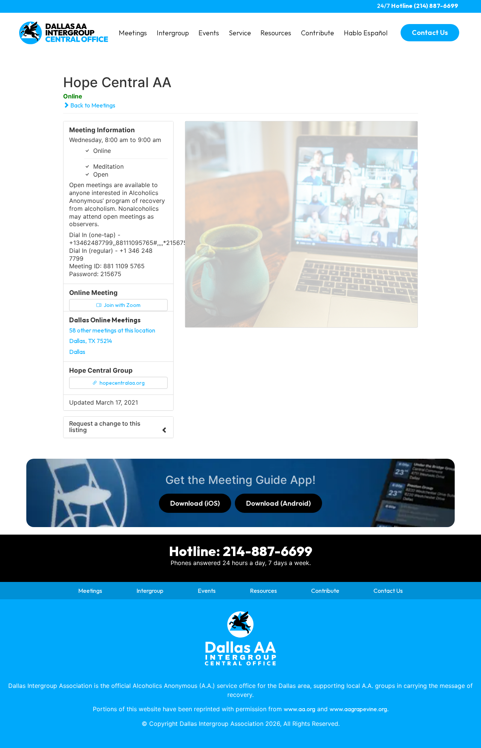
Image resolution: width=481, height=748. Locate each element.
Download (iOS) (195, 503)
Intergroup (173, 33)
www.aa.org (299, 709)
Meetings (133, 33)
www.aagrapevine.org (358, 709)
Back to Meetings (92, 105)
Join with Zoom (122, 305)
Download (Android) (278, 503)
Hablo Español (365, 33)
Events (208, 33)
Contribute (317, 33)
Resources (275, 33)
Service (240, 33)
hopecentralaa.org (121, 382)
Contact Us (388, 590)
